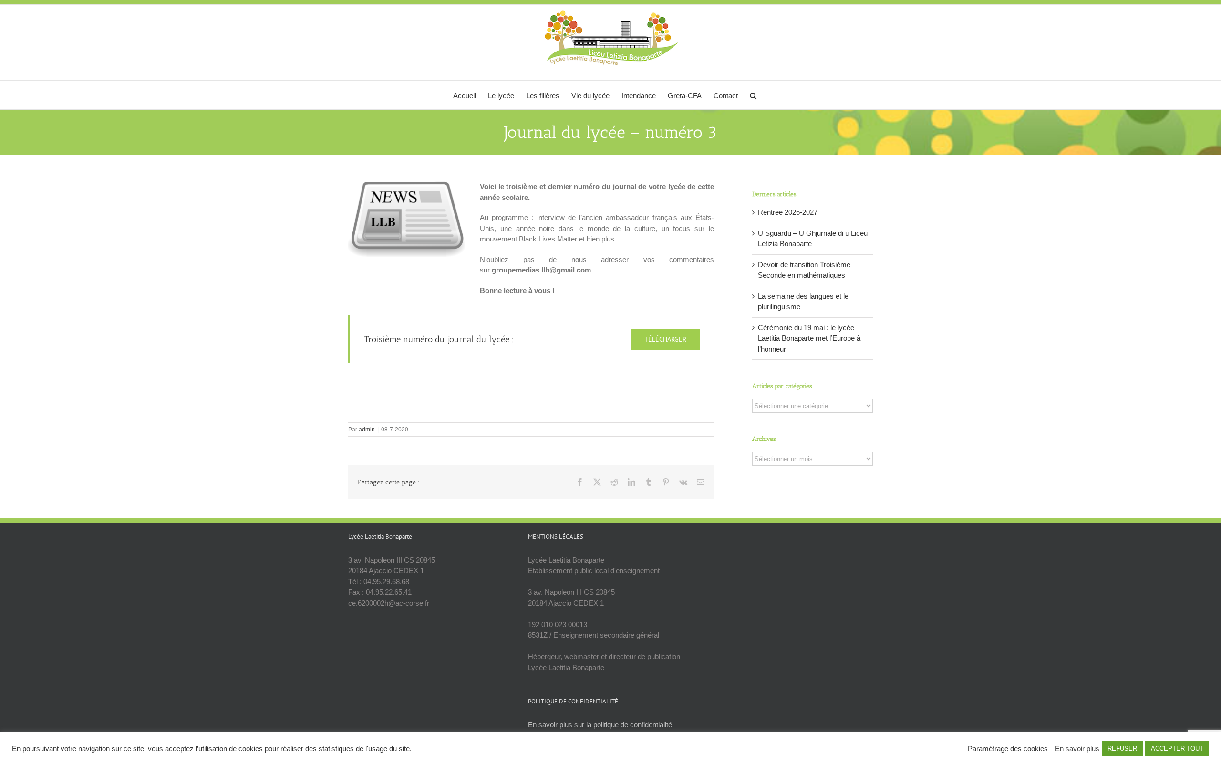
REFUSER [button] (1122, 748)
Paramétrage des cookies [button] (1008, 749)
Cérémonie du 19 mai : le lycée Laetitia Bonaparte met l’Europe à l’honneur (809, 338)
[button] (753, 95)
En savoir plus (1077, 749)
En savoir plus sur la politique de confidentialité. (601, 725)
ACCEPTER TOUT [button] (1177, 748)
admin (367, 429)
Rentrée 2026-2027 (787, 212)
